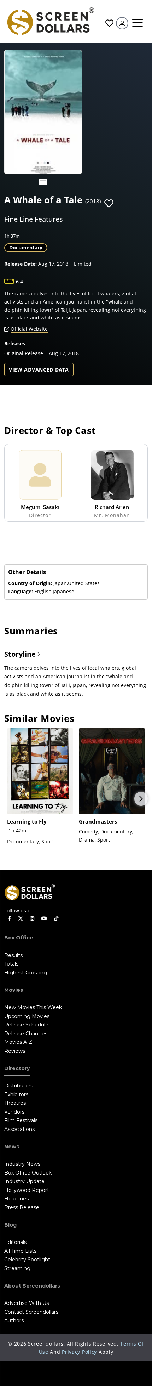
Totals (11, 964)
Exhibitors (16, 1094)
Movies (13, 990)
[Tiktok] (56, 918)
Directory (17, 1068)
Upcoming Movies (26, 1016)
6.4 (19, 281)
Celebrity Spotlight (27, 1259)
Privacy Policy (79, 1351)
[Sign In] (122, 23)
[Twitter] (20, 918)
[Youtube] (44, 918)
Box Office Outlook (28, 1173)
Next (141, 799)
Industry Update (24, 1181)
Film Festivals (20, 1120)
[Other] (43, 181)
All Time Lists (20, 1251)
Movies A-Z (18, 1042)
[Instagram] (32, 918)
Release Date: (20, 263)
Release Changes (25, 1033)
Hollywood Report (26, 1190)
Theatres (15, 1103)
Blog (10, 1225)
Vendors (14, 1112)
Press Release (21, 1207)
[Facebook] (9, 918)
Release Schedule (26, 1025)
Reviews (14, 1051)
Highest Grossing (25, 972)
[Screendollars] (50, 20)
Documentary (25, 247)
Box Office (18, 937)
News (11, 1146)
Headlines (16, 1198)
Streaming (17, 1268)
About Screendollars (32, 1286)
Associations (19, 1129)
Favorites (108, 23)
